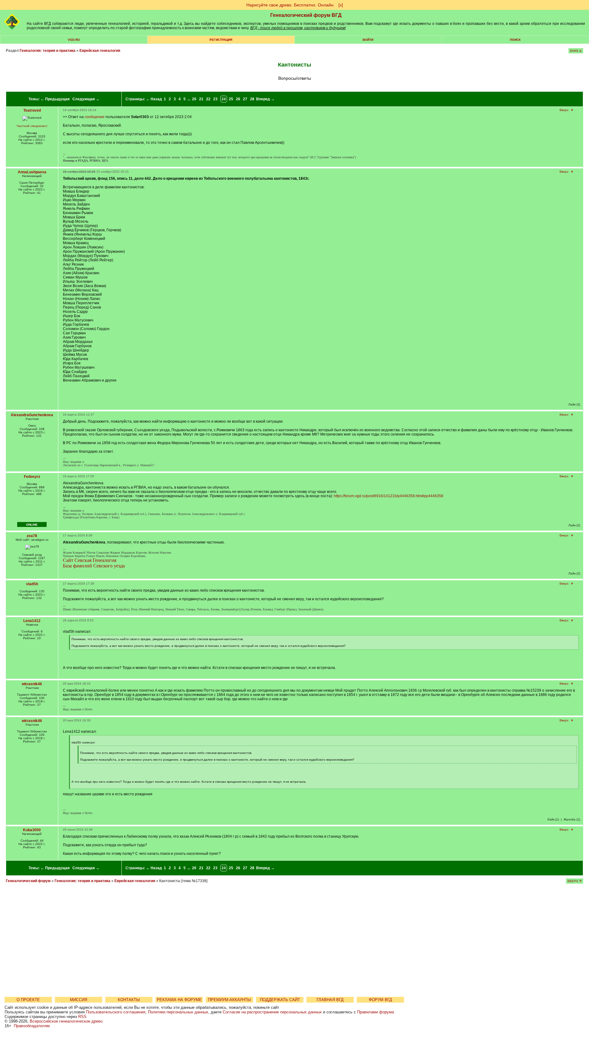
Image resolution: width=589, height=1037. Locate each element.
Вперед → (265, 99)
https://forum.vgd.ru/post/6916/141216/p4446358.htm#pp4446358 (388, 496)
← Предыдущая (55, 99)
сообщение (95, 117)
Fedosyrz (32, 476)
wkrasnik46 (32, 684)
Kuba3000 (32, 830)
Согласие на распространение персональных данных (272, 1012)
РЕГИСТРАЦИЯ (221, 39)
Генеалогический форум (28, 881)
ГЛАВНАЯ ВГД (330, 999)
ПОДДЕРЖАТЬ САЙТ (280, 999)
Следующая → (85, 99)
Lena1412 (31, 621)
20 (194, 99)
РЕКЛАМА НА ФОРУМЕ (179, 999)
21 (201, 99)
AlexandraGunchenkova (32, 415)
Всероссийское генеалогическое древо (66, 1021)
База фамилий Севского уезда (94, 565)
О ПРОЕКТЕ (28, 999)
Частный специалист (32, 126)
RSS (82, 1016)
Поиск (515, 39)
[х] (340, 4)
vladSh (32, 584)
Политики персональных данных (178, 1012)
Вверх (564, 110)
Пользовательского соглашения (115, 1012)
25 (231, 99)
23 (215, 99)
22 (208, 99)
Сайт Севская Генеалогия (89, 560)
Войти (368, 39)
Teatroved (32, 110)
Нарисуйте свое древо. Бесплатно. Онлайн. (290, 4)
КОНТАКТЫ (129, 999)
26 (238, 99)
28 (252, 99)
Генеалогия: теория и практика (47, 50)
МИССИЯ (78, 999)
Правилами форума (375, 1012)
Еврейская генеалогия (99, 50)
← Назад (154, 99)
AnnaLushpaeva (32, 172)
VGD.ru (74, 39)
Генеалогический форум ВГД (305, 15)
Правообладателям (32, 1026)
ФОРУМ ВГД (380, 999)
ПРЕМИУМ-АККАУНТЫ (229, 999)
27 (245, 99)
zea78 (32, 536)
